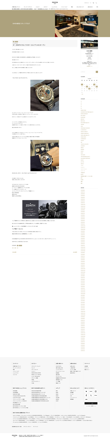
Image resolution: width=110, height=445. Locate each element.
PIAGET (82, 151)
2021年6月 (83, 300)
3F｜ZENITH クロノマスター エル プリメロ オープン (29, 45)
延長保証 (57, 372)
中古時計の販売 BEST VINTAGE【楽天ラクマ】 (39, 399)
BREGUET (82, 119)
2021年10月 (83, 293)
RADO (82, 153)
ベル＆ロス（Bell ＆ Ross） (87, 420)
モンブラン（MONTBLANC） (49, 420)
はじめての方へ (59, 366)
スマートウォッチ (35, 369)
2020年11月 (83, 313)
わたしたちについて (80, 6)
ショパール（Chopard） (81, 415)
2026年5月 (83, 195)
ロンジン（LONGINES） (40, 420)
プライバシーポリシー (27, 426)
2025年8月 (83, 211)
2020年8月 (83, 318)
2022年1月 (83, 288)
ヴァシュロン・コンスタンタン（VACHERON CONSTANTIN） (31, 415)
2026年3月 (83, 199)
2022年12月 (83, 268)
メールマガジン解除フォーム (91, 406)
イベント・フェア (64, 6)
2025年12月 (83, 204)
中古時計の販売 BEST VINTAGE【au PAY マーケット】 (41, 397)
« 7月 (82, 94)
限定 (81, 183)
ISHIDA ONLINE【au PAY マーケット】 (38, 394)
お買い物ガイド (59, 363)
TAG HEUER (83, 154)
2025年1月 (83, 224)
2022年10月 (83, 272)
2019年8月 (83, 339)
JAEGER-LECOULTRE (84, 144)
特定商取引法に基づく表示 (17, 426)
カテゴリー (46, 6)
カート (93, 3)
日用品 (33, 379)
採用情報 (71, 399)
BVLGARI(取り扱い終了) (85, 122)
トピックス (15, 374)
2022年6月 (83, 279)
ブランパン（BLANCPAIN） (55, 415)
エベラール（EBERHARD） (77, 420)
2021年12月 (83, 290)
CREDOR (82, 124)
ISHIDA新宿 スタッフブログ (43, 8)
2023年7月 (83, 256)
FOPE (82, 126)
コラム (82, 165)
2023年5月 (83, 259)
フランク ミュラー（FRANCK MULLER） (20, 417)
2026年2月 (83, 200)
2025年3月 (83, 220)
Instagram (15, 248)
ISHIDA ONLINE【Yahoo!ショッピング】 (38, 392)
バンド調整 (58, 381)
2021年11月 (83, 291)
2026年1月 (83, 202)
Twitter (17, 248)
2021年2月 (83, 307)
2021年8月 (83, 297)
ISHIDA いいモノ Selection (36, 374)
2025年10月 (83, 208)
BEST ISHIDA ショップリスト (20, 388)
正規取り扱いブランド (16, 6)
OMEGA (82, 147)
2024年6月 (83, 236)
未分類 (82, 179)
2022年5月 (83, 281)
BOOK (57, 392)
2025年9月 (83, 209)
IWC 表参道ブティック (17, 402)
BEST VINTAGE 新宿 (16, 404)
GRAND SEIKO (83, 137)
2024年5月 (83, 238)
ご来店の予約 (72, 367)
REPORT (57, 399)
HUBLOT (82, 140)
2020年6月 (83, 322)
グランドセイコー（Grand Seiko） (63, 418)
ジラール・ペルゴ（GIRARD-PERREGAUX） (20, 418)
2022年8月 (83, 275)
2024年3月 (83, 241)
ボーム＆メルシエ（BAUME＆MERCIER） (20, 422)
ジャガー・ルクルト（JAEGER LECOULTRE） (68, 415)
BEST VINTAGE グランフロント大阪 (19, 406)
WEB (57, 390)
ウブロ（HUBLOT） (69, 417)
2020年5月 (83, 323)
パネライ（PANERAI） (50, 417)
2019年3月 (83, 348)
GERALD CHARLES (84, 131)
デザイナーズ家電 (35, 378)
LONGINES (83, 145)
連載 (81, 181)
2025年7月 (83, 213)
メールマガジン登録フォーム (91, 403)
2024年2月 (83, 243)
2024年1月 (83, 245)
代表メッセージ (73, 390)
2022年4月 (83, 282)
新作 (81, 178)
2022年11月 (83, 270)
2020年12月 (83, 311)
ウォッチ (33, 367)
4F (81, 106)
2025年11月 (83, 206)
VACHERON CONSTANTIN (85, 158)
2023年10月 (83, 250)
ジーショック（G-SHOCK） (42, 422)
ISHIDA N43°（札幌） (16, 394)
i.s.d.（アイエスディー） (36, 381)
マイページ (87, 2)
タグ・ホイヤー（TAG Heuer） (85, 417)
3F (13, 41)
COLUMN (57, 397)
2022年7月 (83, 277)
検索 (96, 3)
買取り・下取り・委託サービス (75, 371)
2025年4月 (83, 218)
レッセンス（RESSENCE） (30, 420)
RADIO (57, 395)
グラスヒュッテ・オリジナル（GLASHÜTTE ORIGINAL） (46, 418)
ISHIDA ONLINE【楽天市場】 (36, 390)
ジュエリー (38, 6)
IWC (81, 142)
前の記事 (14, 252)
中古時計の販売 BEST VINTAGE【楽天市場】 (39, 395)
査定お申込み (72, 372)
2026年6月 (83, 193)
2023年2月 (83, 265)
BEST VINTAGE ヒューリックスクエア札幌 (20, 407)
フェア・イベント (84, 169)
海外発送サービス (59, 379)
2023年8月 (83, 254)
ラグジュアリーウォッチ (36, 366)
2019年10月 (83, 336)
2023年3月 (83, 263)
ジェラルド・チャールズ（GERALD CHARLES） (64, 420)
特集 (72, 6)
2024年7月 (83, 234)
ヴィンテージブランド (28, 6)
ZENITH (16, 41)
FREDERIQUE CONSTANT (85, 128)
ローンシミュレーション (60, 371)
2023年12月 (83, 247)
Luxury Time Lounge (17, 397)
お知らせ (82, 163)
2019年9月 (83, 338)
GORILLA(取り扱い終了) (85, 135)
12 (86, 86)
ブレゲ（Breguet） (46, 415)
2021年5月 (83, 302)
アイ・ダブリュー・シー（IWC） (60, 417)
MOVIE (57, 394)
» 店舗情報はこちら (89, 66)
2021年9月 (83, 295)
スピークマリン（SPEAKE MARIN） (19, 420)
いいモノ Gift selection (36, 376)
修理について (58, 383)
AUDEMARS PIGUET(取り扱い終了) (87, 112)
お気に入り (90, 3)
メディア (58, 388)
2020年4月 (83, 325)
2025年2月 (83, 222)
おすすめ (82, 161)
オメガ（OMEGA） (31, 417)
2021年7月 (83, 298)
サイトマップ (35, 426)
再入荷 (82, 174)
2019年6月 (83, 343)
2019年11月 (83, 334)
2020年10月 (83, 315)
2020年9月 (83, 316)
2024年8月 (83, 233)
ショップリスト (54, 6)
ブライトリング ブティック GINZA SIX (20, 400)
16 (96, 86)
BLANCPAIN (83, 117)
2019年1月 (83, 350)
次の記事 (75, 252)
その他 (33, 383)
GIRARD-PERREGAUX (85, 133)
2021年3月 (83, 306)
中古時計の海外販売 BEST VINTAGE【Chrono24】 (40, 400)
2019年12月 (83, 332)
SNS (97, 6)
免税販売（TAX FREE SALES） (61, 378)
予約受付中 (83, 172)
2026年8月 (83, 190)
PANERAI (82, 149)
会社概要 (71, 392)
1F (81, 101)
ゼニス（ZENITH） (76, 417)
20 (89, 88)
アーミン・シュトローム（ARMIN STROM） (77, 418)
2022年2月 (83, 286)
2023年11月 (83, 249)
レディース (83, 170)
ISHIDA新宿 (15, 390)
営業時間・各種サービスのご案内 (86, 176)
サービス (71, 394)
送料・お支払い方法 (59, 367)
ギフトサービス (59, 376)
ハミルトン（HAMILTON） (32, 422)
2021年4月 (83, 304)
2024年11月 (83, 227)
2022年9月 (83, 274)
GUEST (57, 400)
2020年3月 (83, 327)
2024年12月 (83, 225)
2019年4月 (83, 347)
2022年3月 (83, 284)
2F (81, 103)
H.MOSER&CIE (83, 138)
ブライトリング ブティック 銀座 (18, 399)
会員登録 (86, 366)
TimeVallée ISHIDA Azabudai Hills (19, 395)
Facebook (13, 248)
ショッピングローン (59, 369)
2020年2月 (83, 329)
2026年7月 (83, 192)
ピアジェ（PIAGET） (32, 418)
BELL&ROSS (83, 115)
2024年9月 (83, 231)
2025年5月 (83, 217)
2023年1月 (83, 266)
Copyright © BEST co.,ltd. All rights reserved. (91, 435)
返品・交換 (58, 374)
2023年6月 (83, 257)
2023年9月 (83, 252)
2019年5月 (83, 345)
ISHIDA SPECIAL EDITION (36, 372)
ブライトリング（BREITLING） (40, 417)
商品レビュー (87, 369)
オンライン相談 (73, 369)
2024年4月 (83, 240)
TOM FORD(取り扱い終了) (85, 156)
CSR (71, 395)
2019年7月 (83, 341)
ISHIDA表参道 (15, 392)
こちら (28, 233)
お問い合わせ (90, 6)
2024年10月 (83, 229)
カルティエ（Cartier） (16, 415)
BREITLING (83, 120)
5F (81, 108)
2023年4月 (83, 261)
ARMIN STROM (83, 110)
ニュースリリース (73, 397)
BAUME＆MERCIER (84, 113)
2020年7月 (83, 320)
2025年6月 (83, 215)
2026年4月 (83, 197)
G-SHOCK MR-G (83, 129)
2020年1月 (83, 331)
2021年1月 (83, 309)
